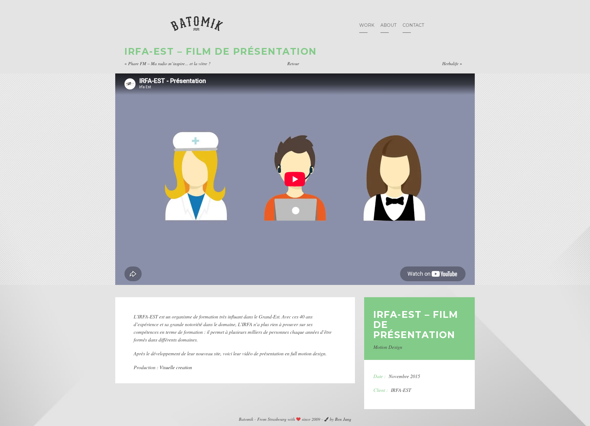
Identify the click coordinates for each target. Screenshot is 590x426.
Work (366, 25)
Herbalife (450, 63)
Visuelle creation (175, 367)
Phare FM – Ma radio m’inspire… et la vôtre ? (169, 63)
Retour (293, 63)
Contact (413, 25)
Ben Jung (343, 419)
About (388, 25)
